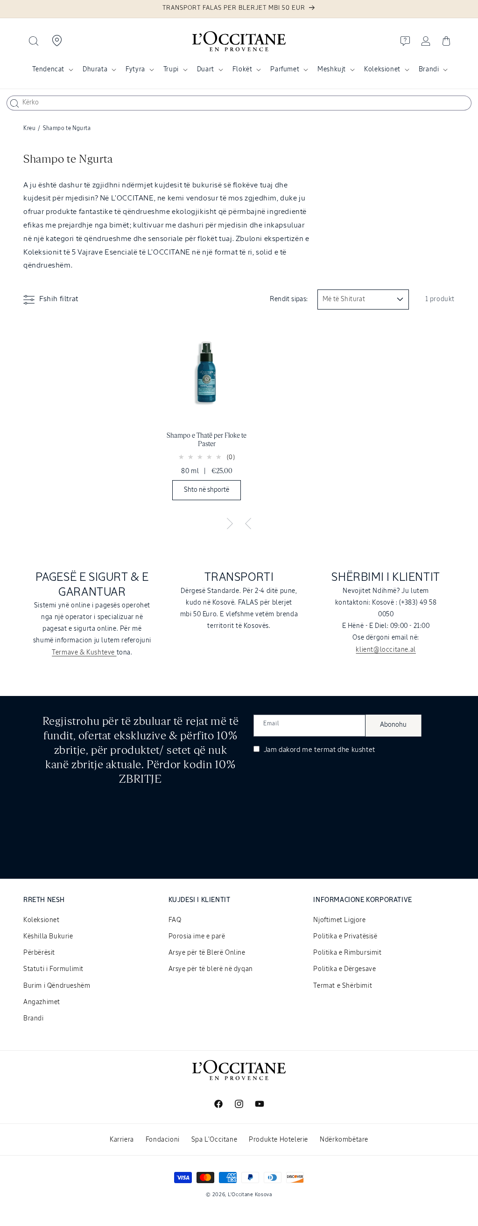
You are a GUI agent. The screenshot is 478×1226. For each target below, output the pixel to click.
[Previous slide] (248, 524)
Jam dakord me (318, 749)
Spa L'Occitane (214, 1139)
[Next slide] (229, 524)
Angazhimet (41, 1002)
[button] (33, 41)
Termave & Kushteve (84, 652)
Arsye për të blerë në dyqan (211, 969)
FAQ (175, 920)
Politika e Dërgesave (344, 969)
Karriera (122, 1139)
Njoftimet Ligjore (339, 920)
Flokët (242, 69)
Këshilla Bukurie (48, 936)
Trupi (171, 69)
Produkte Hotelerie (278, 1139)
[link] (207, 414)
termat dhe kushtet (344, 749)
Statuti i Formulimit (53, 969)
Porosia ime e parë (197, 936)
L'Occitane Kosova (250, 1194)
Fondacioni (163, 1139)
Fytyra (135, 69)
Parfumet (284, 69)
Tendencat (48, 69)
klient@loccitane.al (385, 650)
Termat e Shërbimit (342, 986)
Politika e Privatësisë (345, 936)
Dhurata (95, 69)
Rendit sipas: (289, 299)
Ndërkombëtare (344, 1139)
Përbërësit (39, 953)
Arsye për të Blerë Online (207, 953)
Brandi (429, 69)
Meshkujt (331, 69)
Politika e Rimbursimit (347, 953)
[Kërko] (14, 103)
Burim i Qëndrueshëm (56, 986)
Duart (205, 69)
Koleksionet (382, 69)
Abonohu (393, 725)
